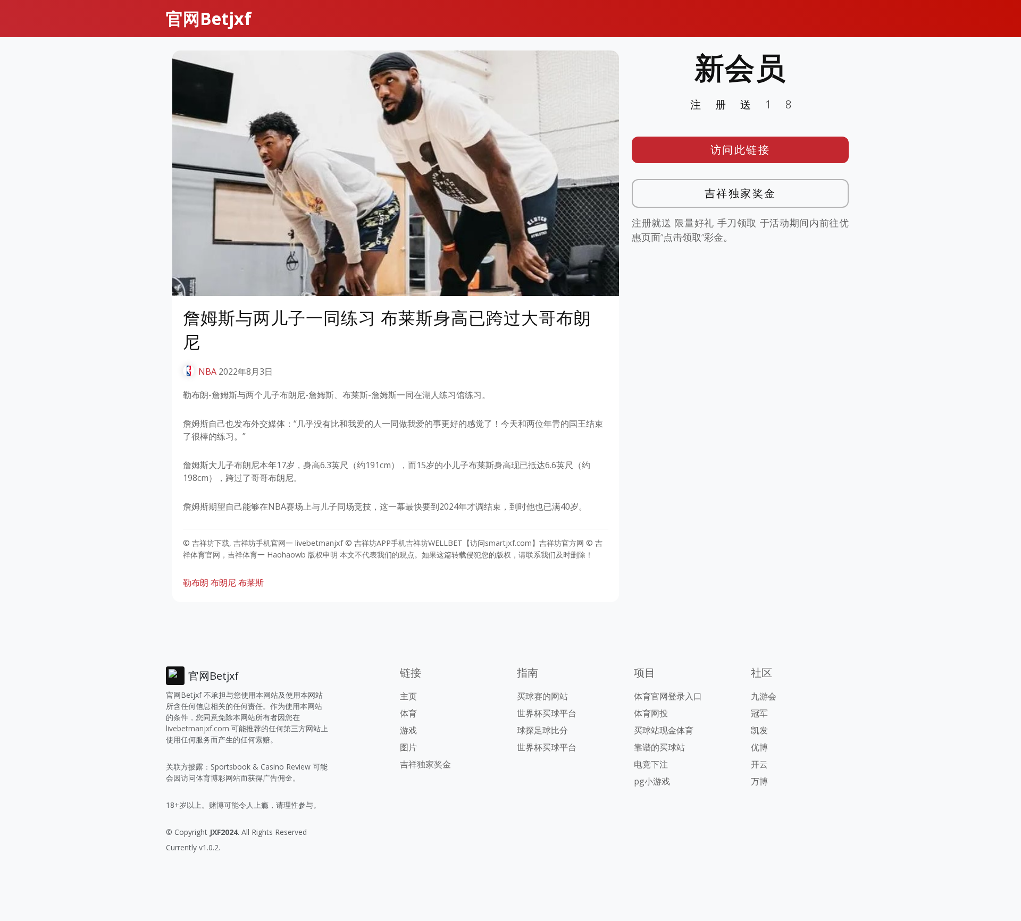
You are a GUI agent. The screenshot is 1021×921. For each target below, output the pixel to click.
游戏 (408, 730)
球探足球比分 (542, 730)
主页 (408, 696)
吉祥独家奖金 (740, 193)
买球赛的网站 (542, 696)
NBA (207, 371)
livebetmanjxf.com (197, 728)
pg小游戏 (652, 781)
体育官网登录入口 (668, 696)
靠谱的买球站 (659, 747)
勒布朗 (195, 582)
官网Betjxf (209, 18)
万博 (759, 781)
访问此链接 (740, 149)
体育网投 (651, 713)
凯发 (759, 730)
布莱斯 (251, 582)
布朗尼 (223, 582)
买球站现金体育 (663, 730)
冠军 (759, 713)
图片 (408, 747)
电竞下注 (651, 764)
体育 (408, 713)
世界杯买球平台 (546, 713)
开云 (759, 764)
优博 (759, 747)
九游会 (763, 696)
